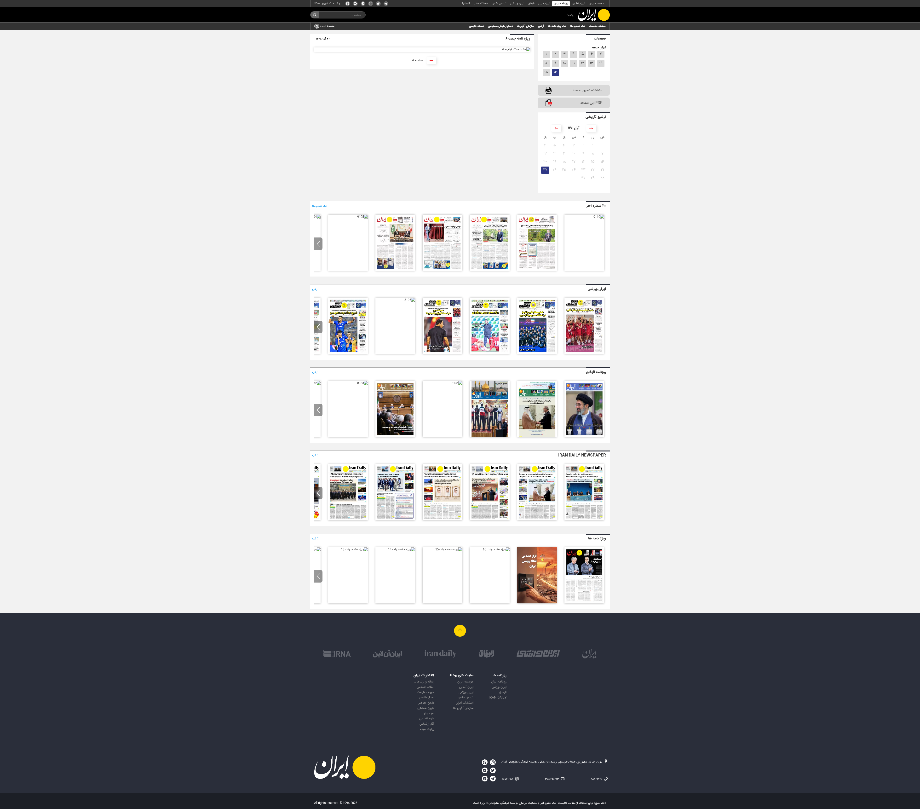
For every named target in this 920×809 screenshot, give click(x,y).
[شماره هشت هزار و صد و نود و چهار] (348, 353)
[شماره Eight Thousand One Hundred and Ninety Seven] (442, 519)
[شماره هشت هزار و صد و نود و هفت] (489, 353)
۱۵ (546, 72)
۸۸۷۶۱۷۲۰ (597, 779)
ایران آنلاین (578, 3)
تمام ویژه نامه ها (557, 26)
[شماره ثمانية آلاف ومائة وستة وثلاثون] (489, 436)
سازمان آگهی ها (463, 708)
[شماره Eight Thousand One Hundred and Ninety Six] (395, 519)
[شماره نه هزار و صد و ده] (598, 216)
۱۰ (564, 63)
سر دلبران (428, 713)
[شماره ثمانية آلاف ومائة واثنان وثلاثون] (315, 383)
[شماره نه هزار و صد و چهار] (315, 216)
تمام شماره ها (577, 26)
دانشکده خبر (481, 3)
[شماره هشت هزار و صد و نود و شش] (442, 353)
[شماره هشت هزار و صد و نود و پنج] (409, 300)
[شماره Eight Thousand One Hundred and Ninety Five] (348, 519)
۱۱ (573, 63)
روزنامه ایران (561, 3)
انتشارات (465, 3)
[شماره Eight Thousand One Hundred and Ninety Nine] (537, 519)
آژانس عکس (499, 3)
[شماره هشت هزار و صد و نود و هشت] (537, 353)
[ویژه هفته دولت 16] (496, 549)
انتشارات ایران (464, 702)
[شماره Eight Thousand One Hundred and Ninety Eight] (489, 519)
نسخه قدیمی (476, 26)
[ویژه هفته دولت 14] (401, 549)
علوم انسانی (426, 718)
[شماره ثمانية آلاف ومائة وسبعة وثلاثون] (537, 436)
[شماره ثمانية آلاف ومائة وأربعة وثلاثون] (395, 436)
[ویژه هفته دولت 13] (354, 549)
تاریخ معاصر (426, 702)
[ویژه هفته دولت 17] (584, 602)
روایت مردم (427, 729)
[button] (318, 243)
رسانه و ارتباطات (424, 681)
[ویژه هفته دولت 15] (448, 549)
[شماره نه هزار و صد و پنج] (362, 216)
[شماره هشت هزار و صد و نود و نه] (584, 353)
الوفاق (531, 3)
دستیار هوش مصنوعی (500, 26)
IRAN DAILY (497, 697)
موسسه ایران (596, 3)
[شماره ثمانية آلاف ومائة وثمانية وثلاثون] (584, 436)
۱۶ (555, 72)
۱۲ (582, 63)
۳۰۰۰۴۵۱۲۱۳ (552, 779)
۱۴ (601, 63)
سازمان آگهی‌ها (525, 26)
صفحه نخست (597, 26)
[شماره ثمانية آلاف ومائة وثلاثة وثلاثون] (362, 383)
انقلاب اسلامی (425, 687)
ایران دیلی (544, 3)
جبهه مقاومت (425, 692)
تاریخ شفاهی (425, 708)
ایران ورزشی (517, 3)
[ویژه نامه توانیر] (537, 602)
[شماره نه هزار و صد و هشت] (489, 270)
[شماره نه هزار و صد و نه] (537, 270)
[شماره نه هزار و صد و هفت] (442, 270)
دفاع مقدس (426, 697)
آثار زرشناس (427, 724)
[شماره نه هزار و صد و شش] (395, 270)
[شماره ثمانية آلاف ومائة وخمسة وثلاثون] (457, 383)
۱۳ (591, 63)
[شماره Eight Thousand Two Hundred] (584, 519)
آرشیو (541, 26)
